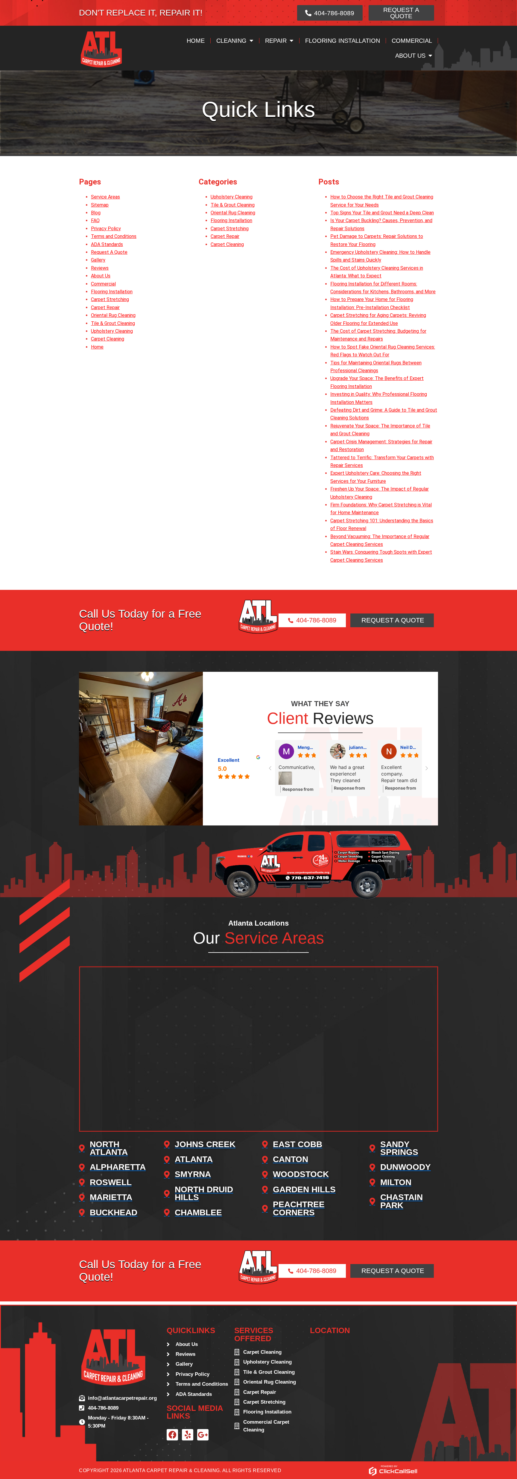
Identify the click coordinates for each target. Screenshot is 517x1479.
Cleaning (231, 40)
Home (196, 40)
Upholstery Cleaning (112, 331)
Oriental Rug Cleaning (113, 315)
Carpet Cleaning (107, 339)
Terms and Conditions (113, 236)
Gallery (98, 260)
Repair (276, 40)
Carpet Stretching (110, 299)
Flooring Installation (342, 40)
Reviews (100, 268)
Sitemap (100, 205)
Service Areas (105, 197)
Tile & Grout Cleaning (113, 323)
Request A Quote (109, 252)
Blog (96, 213)
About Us (410, 55)
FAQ (95, 220)
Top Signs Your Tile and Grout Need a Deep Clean (382, 213)
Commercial (412, 40)
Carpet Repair (105, 307)
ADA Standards (107, 244)
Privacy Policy (106, 228)
